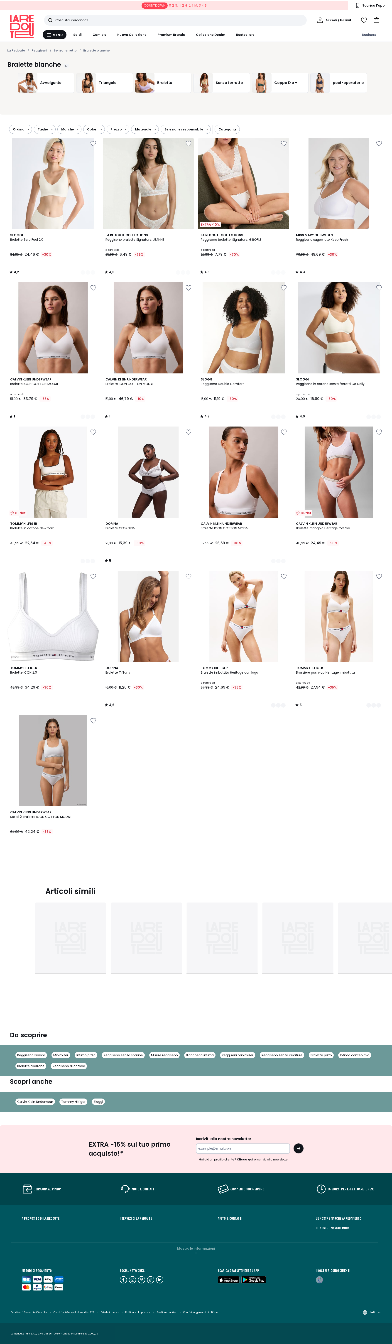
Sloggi (98, 1101)
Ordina (18, 129)
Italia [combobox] (373, 1312)
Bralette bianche (96, 50)
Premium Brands (171, 34)
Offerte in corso (109, 1312)
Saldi (77, 34)
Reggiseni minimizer (237, 1055)
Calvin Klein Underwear (35, 1101)
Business (369, 34)
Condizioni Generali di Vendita (29, 1312)
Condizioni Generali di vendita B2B (74, 1312)
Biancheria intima (200, 1055)
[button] (376, 20)
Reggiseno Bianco (31, 1055)
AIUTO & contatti (230, 1218)
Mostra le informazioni (196, 1248)
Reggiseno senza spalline (123, 1055)
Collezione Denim (210, 34)
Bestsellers (245, 34)
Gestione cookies (166, 1312)
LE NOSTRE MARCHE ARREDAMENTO (338, 1218)
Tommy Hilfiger (73, 1101)
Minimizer (60, 1055)
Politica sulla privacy (137, 1312)
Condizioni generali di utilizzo (200, 1312)
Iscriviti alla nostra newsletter (223, 1138)
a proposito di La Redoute (40, 1218)
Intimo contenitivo (354, 1055)
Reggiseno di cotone (69, 1066)
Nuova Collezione (132, 34)
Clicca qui (245, 1159)
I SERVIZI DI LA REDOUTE (136, 1218)
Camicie (100, 34)
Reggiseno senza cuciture (282, 1055)
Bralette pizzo (321, 1055)
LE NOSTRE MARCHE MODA (332, 1228)
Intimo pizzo (86, 1055)
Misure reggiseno (164, 1055)
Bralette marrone (30, 1066)
